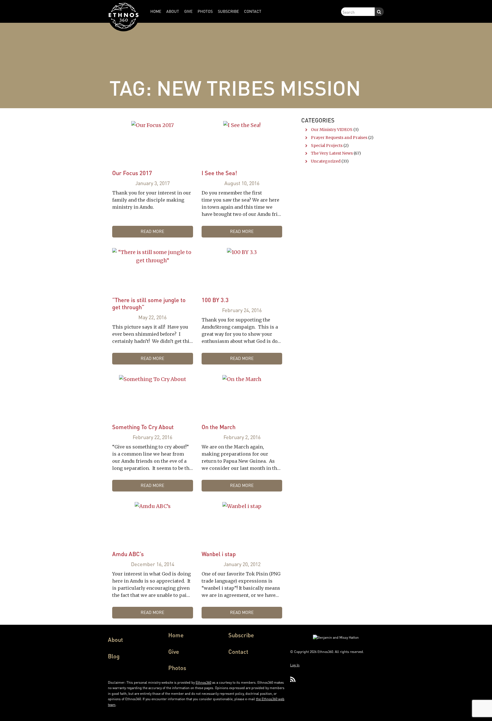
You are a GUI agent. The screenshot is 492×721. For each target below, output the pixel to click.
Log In (295, 665)
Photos (177, 667)
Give (173, 651)
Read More (152, 231)
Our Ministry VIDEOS (331, 129)
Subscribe (241, 635)
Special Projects (327, 145)
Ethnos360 (203, 682)
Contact (238, 651)
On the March (218, 427)
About (115, 639)
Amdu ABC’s (128, 554)
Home (176, 635)
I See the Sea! (219, 173)
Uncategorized (326, 161)
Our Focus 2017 (132, 173)
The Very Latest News (332, 153)
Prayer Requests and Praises (339, 137)
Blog (114, 656)
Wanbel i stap (219, 554)
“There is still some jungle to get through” (149, 303)
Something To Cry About (143, 427)
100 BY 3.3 (215, 300)
